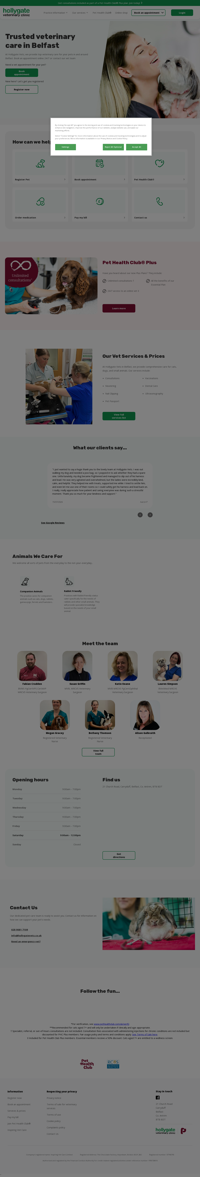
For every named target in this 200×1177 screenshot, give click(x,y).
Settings (65, 147)
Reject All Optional (113, 147)
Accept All (136, 147)
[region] (101, 137)
